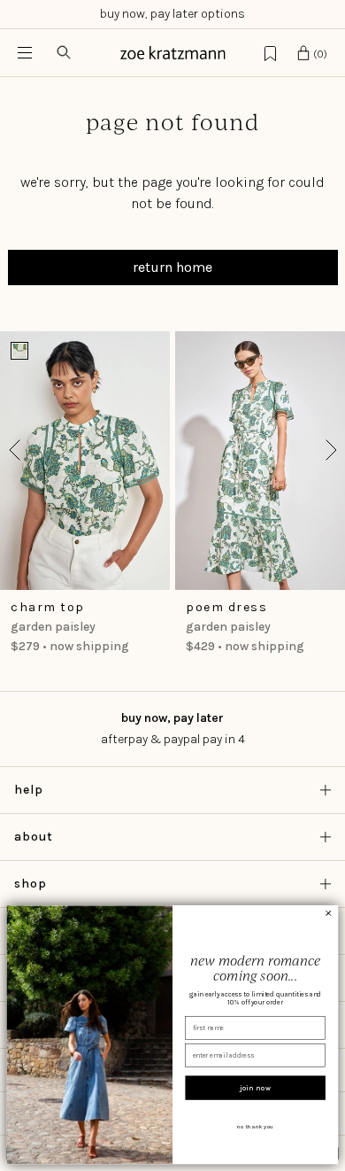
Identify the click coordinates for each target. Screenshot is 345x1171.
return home (172, 267)
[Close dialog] (328, 913)
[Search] (64, 52)
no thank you (255, 1126)
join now (256, 1087)
